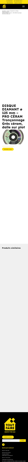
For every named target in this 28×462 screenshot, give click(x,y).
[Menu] (23, 5)
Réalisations (10, 2)
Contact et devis (18, 2)
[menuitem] (23, 5)
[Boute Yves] (11, 6)
